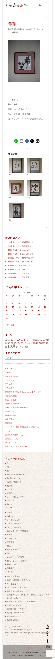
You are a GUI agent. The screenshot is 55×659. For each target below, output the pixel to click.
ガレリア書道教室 (14, 527)
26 (26, 314)
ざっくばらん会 (13, 520)
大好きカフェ (10, 380)
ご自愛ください (13, 242)
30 (7, 318)
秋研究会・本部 (13, 258)
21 (39, 311)
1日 (8, 339)
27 (32, 314)
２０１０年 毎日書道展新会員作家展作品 (22, 427)
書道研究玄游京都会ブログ (18, 591)
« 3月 (7, 325)
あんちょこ (11, 500)
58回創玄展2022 (13, 273)
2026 (38, 343)
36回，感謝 (24, 347)
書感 (9, 546)
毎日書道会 (11, 584)
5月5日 (23, 343)
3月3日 (7, 343)
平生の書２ (9, 388)
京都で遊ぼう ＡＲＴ (16, 609)
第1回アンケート (14, 478)
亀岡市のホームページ (16, 613)
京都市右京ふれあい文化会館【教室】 (22, 602)
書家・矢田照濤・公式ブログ (18, 580)
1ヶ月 (23, 340)
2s (12, 340)
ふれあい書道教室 (14, 524)
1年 (17, 347)
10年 (28, 343)
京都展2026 (11, 493)
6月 (18, 340)
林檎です (10, 504)
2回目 (43, 343)
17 (13, 311)
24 (13, 314)
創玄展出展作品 (11, 376)
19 (26, 311)
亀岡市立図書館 (13, 620)
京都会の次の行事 (14, 482)
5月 (14, 340)
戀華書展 (10, 542)
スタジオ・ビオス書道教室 (18, 531)
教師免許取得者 (11, 396)
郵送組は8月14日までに (16, 475)
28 (39, 314)
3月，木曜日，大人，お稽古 (39, 340)
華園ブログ (11, 565)
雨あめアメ (12, 265)
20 (32, 311)
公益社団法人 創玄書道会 (17, 587)
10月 (11, 346)
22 (45, 311)
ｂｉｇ (8, 431)
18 (20, 311)
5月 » (13, 325)
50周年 (33, 343)
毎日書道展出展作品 (13, 404)
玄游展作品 (9, 411)
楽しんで (10, 489)
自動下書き (9, 419)
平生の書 (8, 384)
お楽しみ (10, 516)
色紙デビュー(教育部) (15, 557)
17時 (15, 343)
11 (19, 307)
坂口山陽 (25, 261)
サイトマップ (10, 443)
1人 (26, 340)
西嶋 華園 (18, 29)
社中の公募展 (10, 415)
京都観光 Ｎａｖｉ (15, 605)
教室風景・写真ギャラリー (16, 447)
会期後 (9, 486)
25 (20, 314)
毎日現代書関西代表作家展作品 (17, 408)
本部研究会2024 (13, 250)
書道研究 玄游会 (13, 576)
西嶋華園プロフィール (14, 435)
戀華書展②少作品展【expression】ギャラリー (24, 392)
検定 (9, 553)
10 (13, 307)
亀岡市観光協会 (13, 616)
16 (7, 311)
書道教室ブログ (13, 550)
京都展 (9, 535)
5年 (19, 343)
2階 (12, 343)
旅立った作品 (10, 400)
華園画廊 (8, 423)
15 (45, 307)
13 (32, 307)
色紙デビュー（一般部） (17, 561)
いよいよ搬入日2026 (15, 497)
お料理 (8, 372)
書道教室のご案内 (12, 439)
